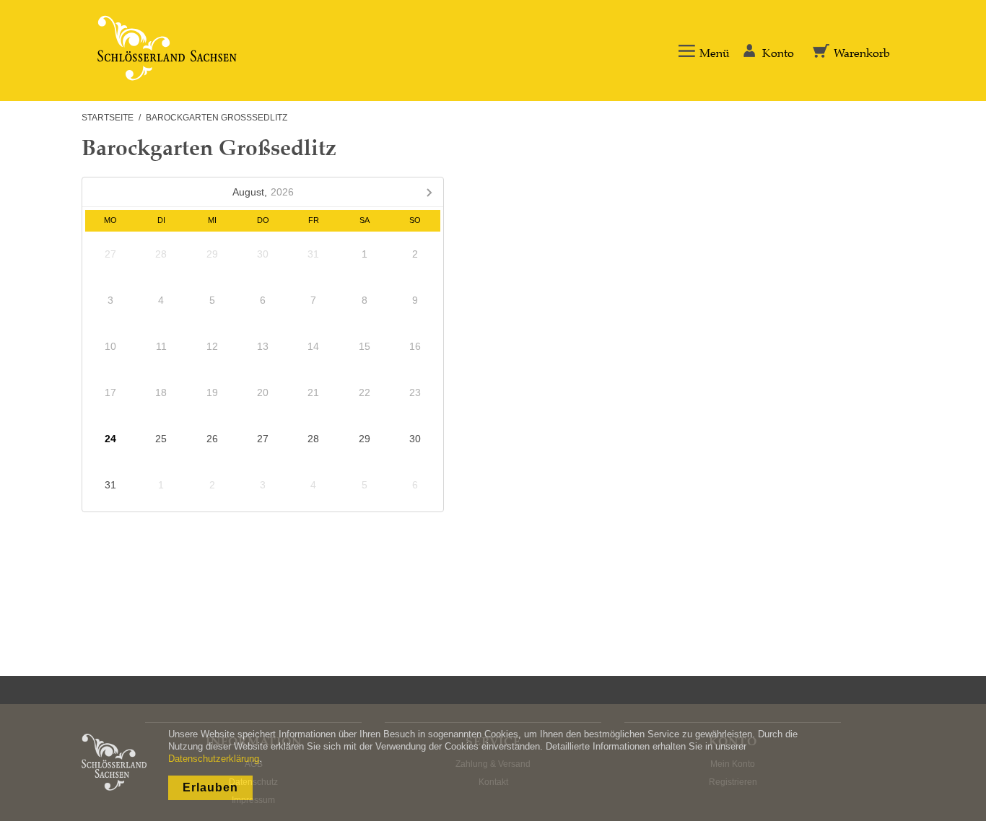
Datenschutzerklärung (213, 758)
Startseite (108, 118)
